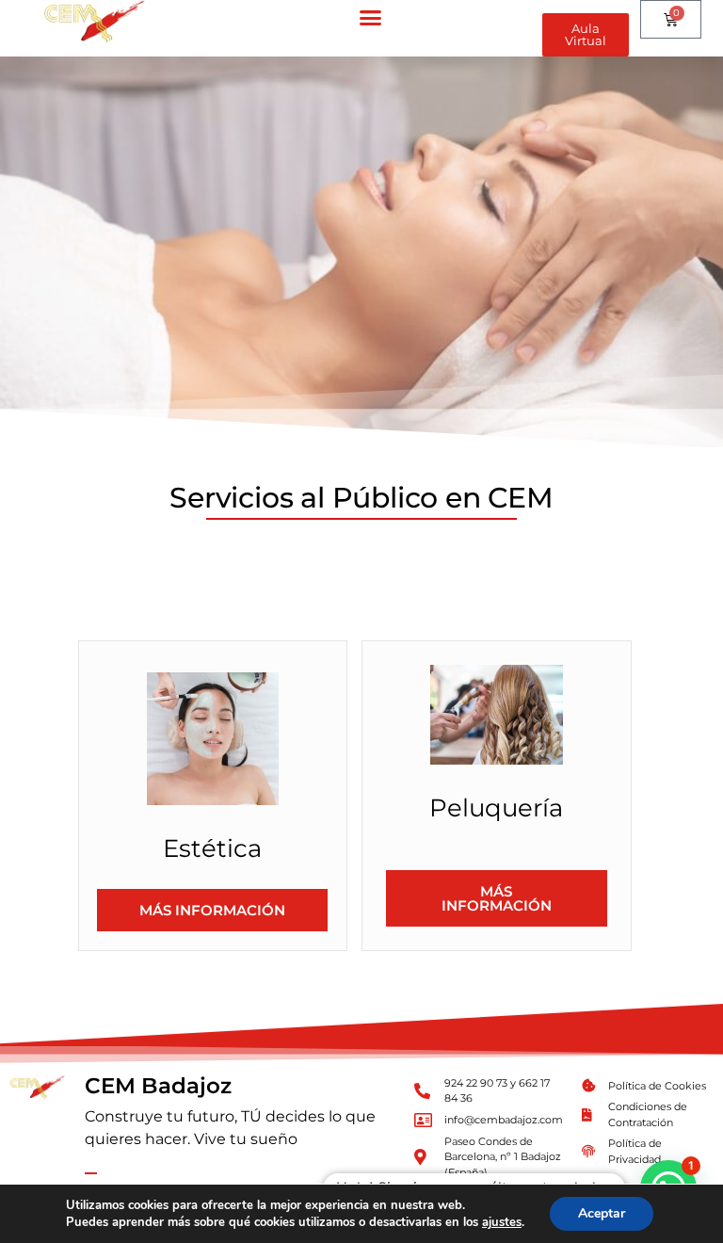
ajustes (502, 1222)
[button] (371, 18)
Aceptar (601, 1213)
